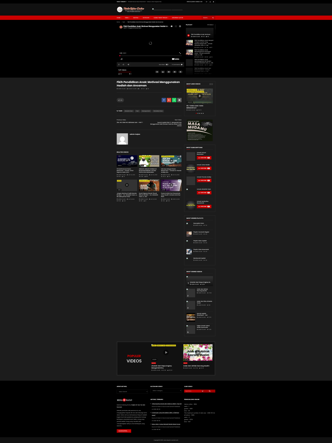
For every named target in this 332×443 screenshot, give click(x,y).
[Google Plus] (206, 1)
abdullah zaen (129, 111)
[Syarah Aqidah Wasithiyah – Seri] (190, 317)
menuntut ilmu (161, 345)
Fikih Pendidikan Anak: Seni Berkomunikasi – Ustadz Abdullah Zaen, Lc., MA (203, 69)
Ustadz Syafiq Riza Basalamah (202, 202)
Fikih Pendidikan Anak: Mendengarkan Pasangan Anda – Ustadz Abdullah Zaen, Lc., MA (203, 52)
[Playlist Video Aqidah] (189, 242)
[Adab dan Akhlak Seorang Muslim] (190, 293)
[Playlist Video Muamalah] (189, 251)
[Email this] (179, 100)
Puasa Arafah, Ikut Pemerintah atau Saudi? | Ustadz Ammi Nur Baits (170, 194)
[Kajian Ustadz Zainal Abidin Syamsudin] (190, 329)
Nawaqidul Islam (198, 223)
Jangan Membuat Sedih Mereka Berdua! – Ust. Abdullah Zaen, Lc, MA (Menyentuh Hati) (127, 194)
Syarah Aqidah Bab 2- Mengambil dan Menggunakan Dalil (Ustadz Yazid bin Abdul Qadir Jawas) (166, 124)
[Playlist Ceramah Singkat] (189, 234)
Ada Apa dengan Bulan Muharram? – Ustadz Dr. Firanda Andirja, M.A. (171, 170)
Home (118, 22)
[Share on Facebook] (164, 100)
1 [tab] (196, 113)
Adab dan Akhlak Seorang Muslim (202, 290)
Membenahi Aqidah (199, 258)
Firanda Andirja (169, 156)
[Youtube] (210, 1)
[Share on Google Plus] (169, 100)
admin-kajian (199, 47)
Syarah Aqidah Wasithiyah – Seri (202, 314)
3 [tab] (199, 113)
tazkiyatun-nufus (144, 180)
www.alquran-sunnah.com (194, 1)
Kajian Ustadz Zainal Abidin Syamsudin (203, 326)
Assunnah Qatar (177, 18)
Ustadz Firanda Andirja (204, 177)
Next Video (178, 120)
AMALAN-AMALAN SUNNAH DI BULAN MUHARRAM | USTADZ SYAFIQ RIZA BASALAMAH (145, 1)
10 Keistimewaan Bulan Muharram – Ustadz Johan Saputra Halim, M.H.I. (125, 170)
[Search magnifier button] (209, 391)
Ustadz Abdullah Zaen (204, 189)
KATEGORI (146, 18)
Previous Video (121, 120)
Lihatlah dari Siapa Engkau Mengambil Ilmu (205, 282)
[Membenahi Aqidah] (189, 260)
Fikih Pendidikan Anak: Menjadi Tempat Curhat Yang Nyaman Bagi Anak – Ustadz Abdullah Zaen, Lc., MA (204, 42)
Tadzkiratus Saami (192, 89)
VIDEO (127, 18)
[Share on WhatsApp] (174, 100)
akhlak (119, 180)
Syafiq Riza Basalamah (145, 156)
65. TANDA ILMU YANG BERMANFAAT (194, 107)
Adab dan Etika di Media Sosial (204, 302)
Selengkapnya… (123, 431)
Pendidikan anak (158, 111)
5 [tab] (203, 113)
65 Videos (210, 24)
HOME (118, 18)
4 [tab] (201, 113)
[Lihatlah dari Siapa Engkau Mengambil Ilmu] (199, 281)
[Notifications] (213, 1)
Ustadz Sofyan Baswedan (201, 153)
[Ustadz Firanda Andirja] (190, 181)
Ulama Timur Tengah (160, 18)
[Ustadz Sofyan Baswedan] (190, 156)
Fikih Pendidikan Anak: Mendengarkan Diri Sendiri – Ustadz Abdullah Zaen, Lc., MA (204, 61)
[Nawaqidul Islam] (189, 225)
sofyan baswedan (171, 345)
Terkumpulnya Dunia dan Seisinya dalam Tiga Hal (166, 404)
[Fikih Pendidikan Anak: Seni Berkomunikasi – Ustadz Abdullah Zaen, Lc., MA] (189, 71)
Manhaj (154, 345)
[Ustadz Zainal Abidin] (190, 168)
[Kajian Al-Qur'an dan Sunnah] (131, 9)
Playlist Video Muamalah (201, 249)
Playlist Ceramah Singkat (201, 232)
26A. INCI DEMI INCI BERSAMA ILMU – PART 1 (130, 122)
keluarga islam (146, 111)
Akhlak (185, 363)
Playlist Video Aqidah (200, 241)
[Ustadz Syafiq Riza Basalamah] (190, 205)
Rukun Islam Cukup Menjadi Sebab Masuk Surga (166, 424)
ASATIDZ (135, 18)
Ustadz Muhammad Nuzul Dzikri (195, 91)
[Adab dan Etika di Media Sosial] (190, 305)
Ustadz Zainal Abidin (203, 165)
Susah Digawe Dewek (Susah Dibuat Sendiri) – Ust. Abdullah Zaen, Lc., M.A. (148, 194)
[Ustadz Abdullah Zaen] (190, 193)
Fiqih (124, 22)
